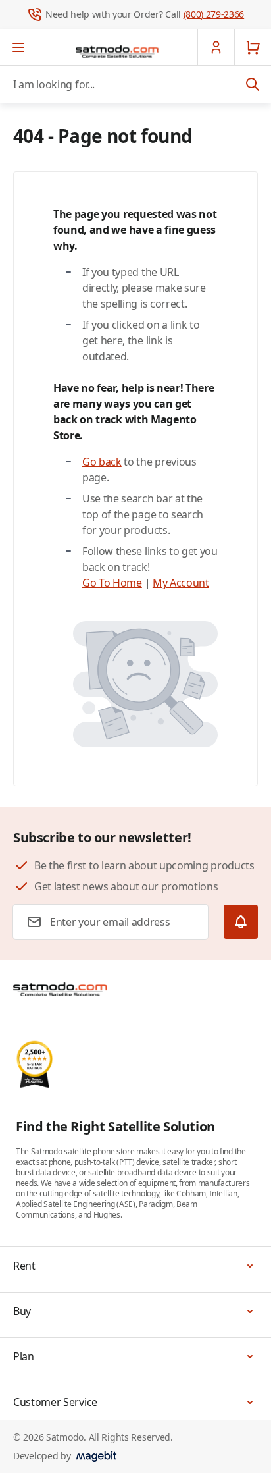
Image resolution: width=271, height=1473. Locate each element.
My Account (181, 583)
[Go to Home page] (117, 51)
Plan (23, 1356)
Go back (102, 461)
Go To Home (112, 583)
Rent (24, 1265)
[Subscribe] (241, 922)
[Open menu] (18, 47)
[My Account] (215, 47)
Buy (22, 1311)
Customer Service (55, 1402)
